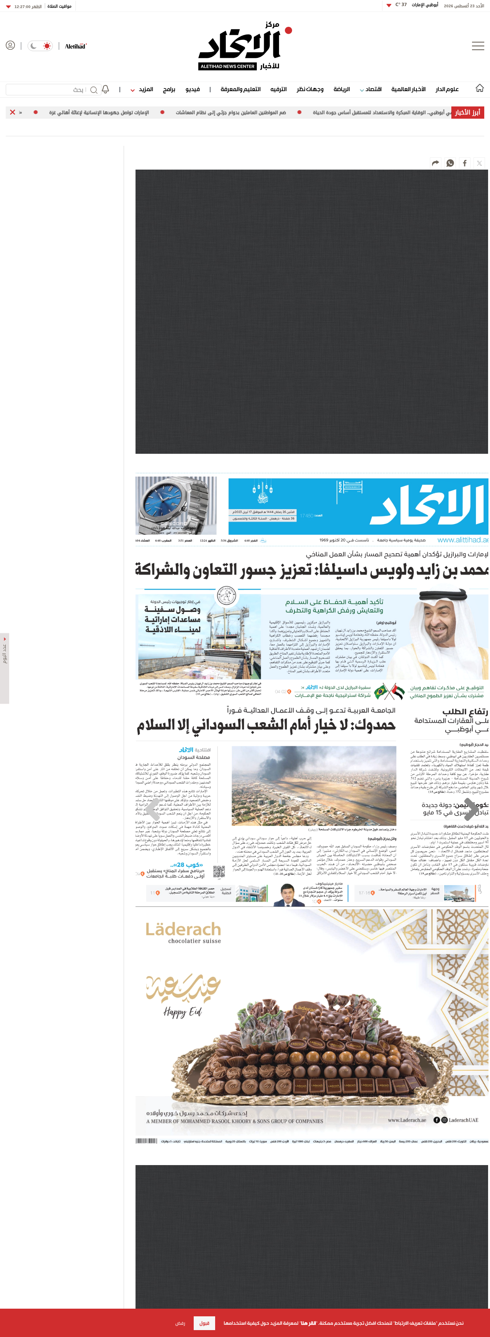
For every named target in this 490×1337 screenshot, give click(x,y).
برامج (169, 89)
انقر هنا (308, 1323)
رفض (180, 1323)
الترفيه (278, 89)
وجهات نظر (310, 89)
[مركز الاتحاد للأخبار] (245, 45)
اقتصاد (372, 89)
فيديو (192, 89)
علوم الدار (447, 89)
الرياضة (342, 89)
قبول (204, 1323)
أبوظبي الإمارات (416, 4)
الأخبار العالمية (408, 89)
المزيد (145, 89)
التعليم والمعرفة (240, 89)
